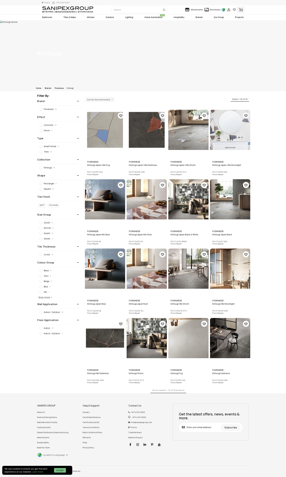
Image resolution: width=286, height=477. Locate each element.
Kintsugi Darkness (230, 338)
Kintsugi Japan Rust (147, 269)
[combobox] (139, 9)
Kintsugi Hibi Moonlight (230, 269)
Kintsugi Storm (147, 338)
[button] (45, 297)
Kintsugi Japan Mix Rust (147, 199)
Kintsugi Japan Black (230, 199)
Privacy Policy (88, 448)
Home (38, 88)
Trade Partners (135, 432)
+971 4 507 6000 (138, 412)
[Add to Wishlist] (121, 115)
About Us (41, 412)
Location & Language (54, 454)
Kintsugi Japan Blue (105, 269)
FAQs (85, 443)
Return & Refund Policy (92, 432)
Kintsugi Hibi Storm (188, 269)
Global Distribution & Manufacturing (52, 432)
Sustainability (43, 443)
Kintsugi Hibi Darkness (105, 338)
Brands (48, 88)
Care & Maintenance (91, 417)
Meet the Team (43, 448)
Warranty (87, 438)
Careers (86, 412)
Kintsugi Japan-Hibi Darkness (147, 130)
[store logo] (68, 10)
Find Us (133, 427)
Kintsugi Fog (188, 338)
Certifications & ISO (91, 422)
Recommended (102, 99)
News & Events (43, 438)
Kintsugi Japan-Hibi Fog (105, 130)
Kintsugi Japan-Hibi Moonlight (230, 130)
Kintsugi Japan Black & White (188, 199)
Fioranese (59, 88)
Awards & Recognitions (47, 417)
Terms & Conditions (91, 427)
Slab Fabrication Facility (47, 422)
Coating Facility (43, 427)
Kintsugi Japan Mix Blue (105, 199)
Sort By (90, 99)
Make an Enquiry (135, 438)
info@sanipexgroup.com (141, 422)
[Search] (164, 9)
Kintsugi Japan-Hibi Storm (188, 130)
